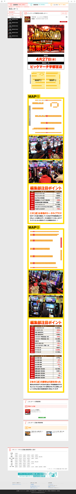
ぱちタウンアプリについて (16, 484)
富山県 (20, 458)
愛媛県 (24, 465)
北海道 (16, 453)
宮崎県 (36, 466)
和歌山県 (36, 461)
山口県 (32, 463)
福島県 (36, 455)
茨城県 (16, 456)
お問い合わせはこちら (33, 487)
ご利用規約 (32, 484)
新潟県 (16, 458)
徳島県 (16, 465)
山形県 (32, 455)
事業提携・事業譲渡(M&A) (52, 490)
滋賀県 (16, 461)
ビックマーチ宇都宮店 (42, 17)
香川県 (20, 465)
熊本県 (28, 466)
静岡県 (20, 460)
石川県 (24, 458)
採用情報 (58, 490)
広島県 (28, 463)
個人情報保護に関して (33, 490)
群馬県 (24, 456)
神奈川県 (40, 456)
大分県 (32, 466)
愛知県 (24, 460)
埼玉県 (28, 456)
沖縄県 (44, 466)
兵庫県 (28, 461)
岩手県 (20, 455)
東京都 (36, 456)
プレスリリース (22, 490)
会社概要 (17, 490)
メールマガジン (50, 484)
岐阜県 (16, 460)
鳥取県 (16, 463)
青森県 (16, 455)
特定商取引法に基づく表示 (42, 490)
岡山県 (24, 463)
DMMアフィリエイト (51, 486)
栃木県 (20, 456)
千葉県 (32, 456)
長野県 (36, 458)
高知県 (28, 465)
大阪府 (24, 461)
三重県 (28, 460)
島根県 (20, 463)
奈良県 (32, 461)
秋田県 (28, 455)
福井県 (28, 458)
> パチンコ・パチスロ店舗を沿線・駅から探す (57, 468)
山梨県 (32, 458)
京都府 (20, 461)
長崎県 (24, 466)
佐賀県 (20, 466)
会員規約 (27, 490)
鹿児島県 (40, 466)
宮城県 (24, 455)
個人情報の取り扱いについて (35, 486)
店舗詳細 (63, 13)
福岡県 (16, 466)
